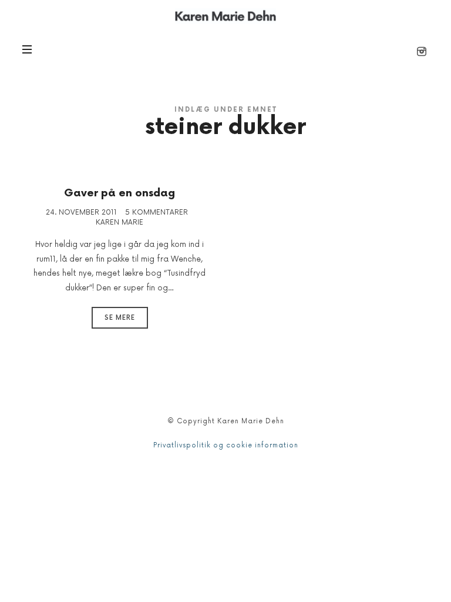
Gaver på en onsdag (119, 193)
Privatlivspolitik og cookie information (225, 445)
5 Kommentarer (156, 212)
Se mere (120, 318)
